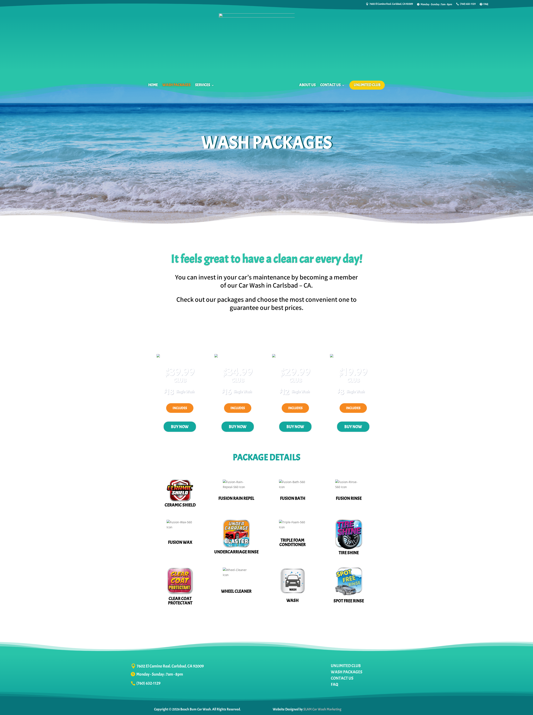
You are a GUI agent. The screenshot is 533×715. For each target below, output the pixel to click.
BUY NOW (180, 426)
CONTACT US (330, 85)
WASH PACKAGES (176, 85)
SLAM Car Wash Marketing (322, 709)
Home (153, 85)
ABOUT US (307, 85)
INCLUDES (180, 408)
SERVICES (202, 85)
